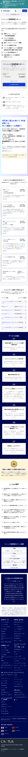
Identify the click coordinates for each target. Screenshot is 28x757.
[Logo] (6, 11)
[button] (16, 10)
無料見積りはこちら (7, 151)
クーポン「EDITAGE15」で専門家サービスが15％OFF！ (13, 137)
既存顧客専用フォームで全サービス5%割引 (13, 142)
